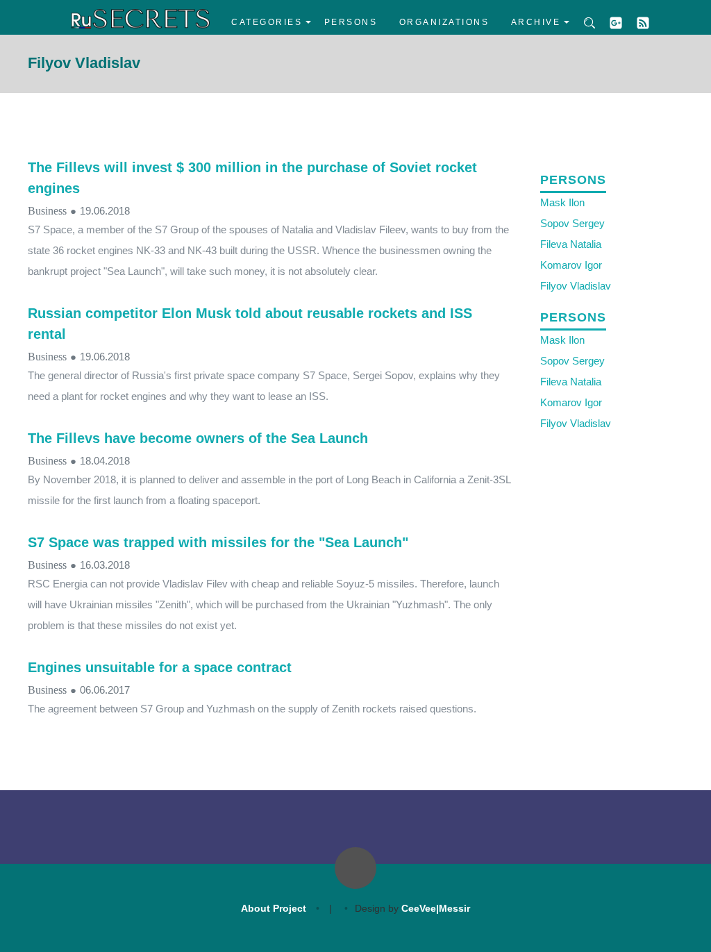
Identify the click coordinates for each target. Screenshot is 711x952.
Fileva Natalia (570, 244)
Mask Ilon (562, 202)
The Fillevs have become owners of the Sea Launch (198, 438)
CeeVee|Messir (435, 908)
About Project (273, 908)
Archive (536, 22)
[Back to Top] (355, 868)
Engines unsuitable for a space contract (160, 667)
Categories (266, 22)
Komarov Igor (571, 265)
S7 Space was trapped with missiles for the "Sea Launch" (218, 542)
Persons (351, 22)
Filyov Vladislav (575, 286)
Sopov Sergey (572, 223)
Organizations (444, 22)
